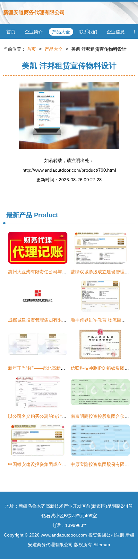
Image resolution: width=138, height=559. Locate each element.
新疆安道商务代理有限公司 (34, 12)
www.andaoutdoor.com (64, 535)
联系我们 (88, 31)
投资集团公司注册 (106, 535)
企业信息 (116, 31)
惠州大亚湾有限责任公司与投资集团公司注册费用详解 (62, 271)
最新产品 (19, 215)
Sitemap (101, 544)
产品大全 (61, 31)
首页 (10, 31)
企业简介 (34, 31)
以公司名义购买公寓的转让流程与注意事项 (50, 416)
